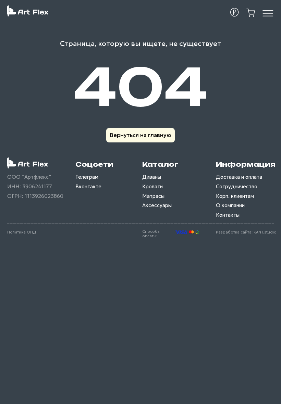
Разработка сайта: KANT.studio (246, 232)
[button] (234, 12)
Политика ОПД (21, 232)
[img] (268, 13)
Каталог (160, 164)
